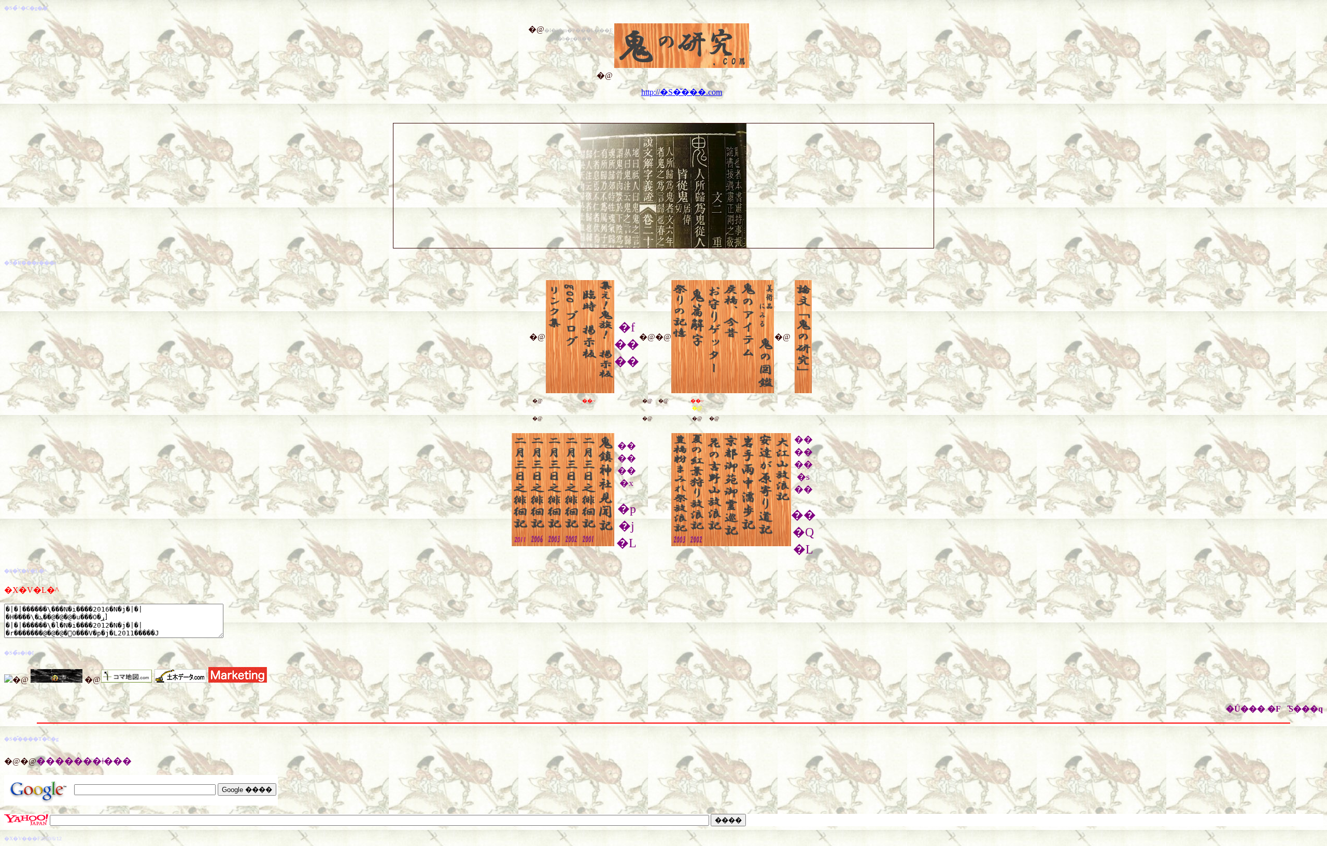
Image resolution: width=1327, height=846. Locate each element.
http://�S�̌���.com (681, 92)
